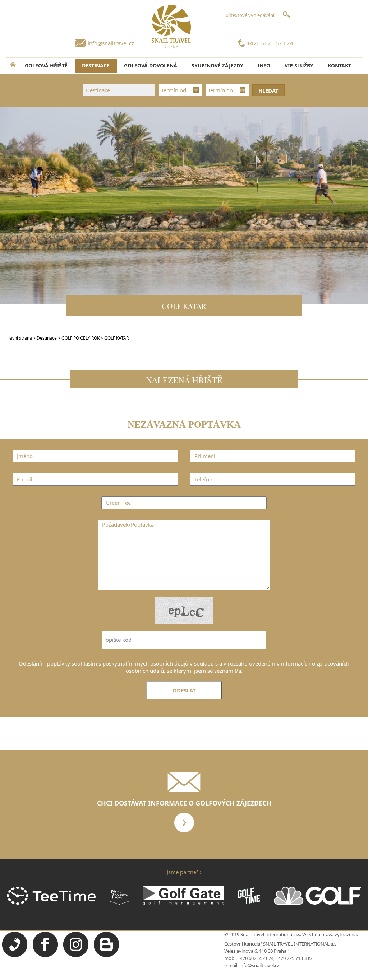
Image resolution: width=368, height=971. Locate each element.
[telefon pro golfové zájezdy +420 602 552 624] (14, 955)
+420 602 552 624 (270, 43)
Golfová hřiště (46, 65)
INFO (264, 65)
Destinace (47, 338)
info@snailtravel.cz (111, 43)
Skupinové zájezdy (217, 65)
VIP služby (299, 65)
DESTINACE (96, 65)
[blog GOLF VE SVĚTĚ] (106, 955)
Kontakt (339, 65)
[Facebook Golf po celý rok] (45, 955)
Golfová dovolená (150, 65)
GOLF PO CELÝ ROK (81, 338)
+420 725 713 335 (294, 958)
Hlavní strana (18, 338)
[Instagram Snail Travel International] (76, 955)
